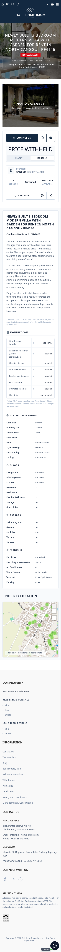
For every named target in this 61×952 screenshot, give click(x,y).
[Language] (52, 4)
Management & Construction (18, 802)
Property (22, 61)
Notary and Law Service (15, 797)
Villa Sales (8, 785)
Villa (48, 61)
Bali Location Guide (13, 774)
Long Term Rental (36, 61)
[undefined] (54, 618)
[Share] (50, 195)
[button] (7, 653)
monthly (42, 158)
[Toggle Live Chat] (54, 945)
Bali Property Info (12, 768)
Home (13, 61)
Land (7, 710)
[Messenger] (50, 138)
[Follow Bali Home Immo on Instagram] (12, 879)
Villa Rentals (9, 779)
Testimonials (9, 757)
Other (8, 714)
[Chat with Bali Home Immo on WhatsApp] (20, 879)
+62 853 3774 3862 (32, 860)
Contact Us (24, 137)
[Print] (42, 195)
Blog (5, 762)
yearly (19, 158)
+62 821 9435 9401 (20, 838)
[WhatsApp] (42, 138)
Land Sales (8, 791)
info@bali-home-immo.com (24, 834)
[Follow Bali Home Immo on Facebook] (5, 879)
